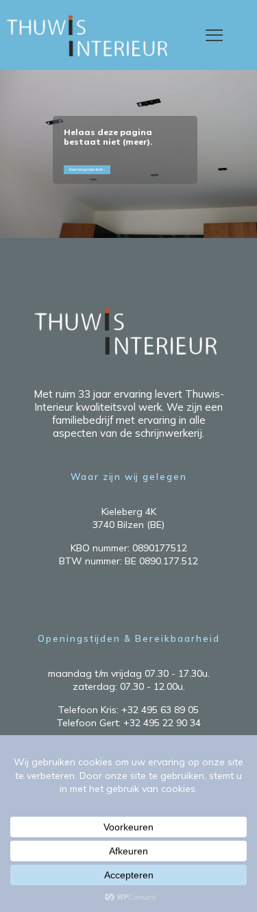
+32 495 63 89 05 (160, 710)
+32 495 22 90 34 (162, 723)
